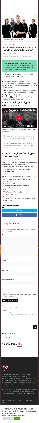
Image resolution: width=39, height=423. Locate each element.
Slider (14, 44)
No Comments (12, 53)
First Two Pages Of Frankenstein (11, 56)
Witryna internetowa (8, 279)
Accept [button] (17, 419)
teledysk (30, 56)
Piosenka (13, 143)
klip (20, 56)
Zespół (4, 90)
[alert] (19, 338)
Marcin (4, 53)
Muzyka (4, 44)
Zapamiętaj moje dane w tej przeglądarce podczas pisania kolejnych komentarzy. (19, 295)
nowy (18, 63)
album (22, 63)
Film (11, 97)
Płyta (3, 160)
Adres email (6, 270)
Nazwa (4, 260)
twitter (21, 210)
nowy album (25, 56)
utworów (17, 160)
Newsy (9, 44)
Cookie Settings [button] (8, 419)
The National (9, 63)
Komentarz (5, 235)
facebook (20, 214)
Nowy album (5, 81)
